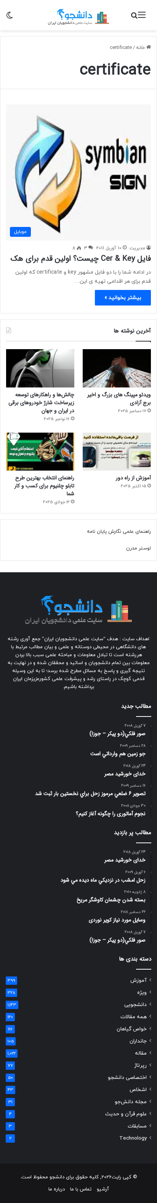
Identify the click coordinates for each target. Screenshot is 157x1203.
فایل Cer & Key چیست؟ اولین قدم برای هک (81, 259)
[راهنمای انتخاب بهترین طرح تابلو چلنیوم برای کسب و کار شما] (40, 452)
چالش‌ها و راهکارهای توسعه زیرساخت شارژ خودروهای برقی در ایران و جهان (41, 403)
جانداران (138, 1041)
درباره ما (56, 1189)
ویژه (142, 992)
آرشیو (103, 1189)
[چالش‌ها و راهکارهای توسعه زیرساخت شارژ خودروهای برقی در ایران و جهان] (40, 368)
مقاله (141, 1053)
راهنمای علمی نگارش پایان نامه (119, 531)
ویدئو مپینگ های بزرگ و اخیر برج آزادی (119, 399)
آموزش (138, 980)
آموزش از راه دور (133, 478)
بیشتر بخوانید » (122, 297)
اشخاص (138, 1089)
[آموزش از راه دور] (117, 452)
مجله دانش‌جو (131, 1101)
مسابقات (137, 1126)
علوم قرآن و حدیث (126, 1114)
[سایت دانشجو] (78, 15)
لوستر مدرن (138, 548)
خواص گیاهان (132, 1029)
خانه (141, 47)
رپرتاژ (140, 1065)
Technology (133, 1138)
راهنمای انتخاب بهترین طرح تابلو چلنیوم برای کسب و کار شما (44, 486)
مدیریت (137, 248)
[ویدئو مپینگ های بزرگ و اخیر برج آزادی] (117, 368)
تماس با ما (80, 1189)
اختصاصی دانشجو (127, 1077)
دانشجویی (135, 1004)
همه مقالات (133, 1016)
